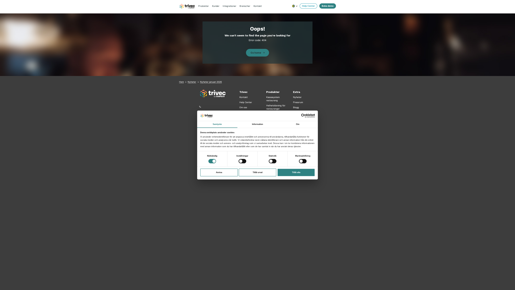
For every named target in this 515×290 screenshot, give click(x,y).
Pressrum (298, 102)
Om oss (243, 107)
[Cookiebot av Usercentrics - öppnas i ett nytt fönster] (303, 116)
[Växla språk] (295, 6)
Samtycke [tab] (217, 124)
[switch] (242, 161)
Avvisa (219, 172)
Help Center (245, 102)
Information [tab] (257, 124)
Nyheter (297, 97)
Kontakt (243, 97)
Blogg (296, 107)
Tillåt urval (257, 172)
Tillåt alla (296, 172)
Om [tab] (297, 124)
